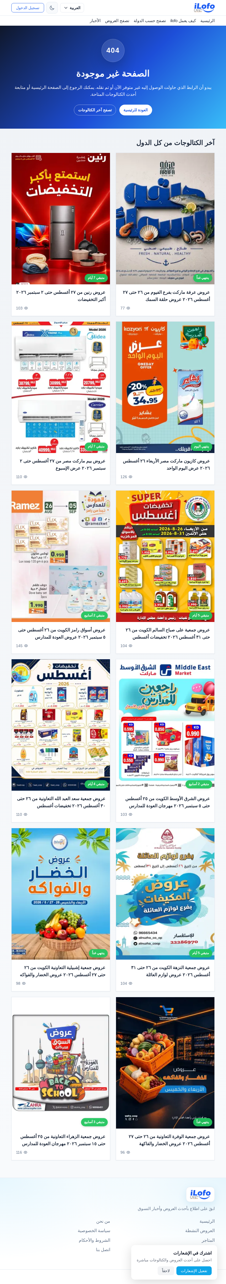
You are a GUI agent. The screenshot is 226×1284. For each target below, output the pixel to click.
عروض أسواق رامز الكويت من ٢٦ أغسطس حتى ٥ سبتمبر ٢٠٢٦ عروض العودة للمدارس (62, 633)
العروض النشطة (200, 1230)
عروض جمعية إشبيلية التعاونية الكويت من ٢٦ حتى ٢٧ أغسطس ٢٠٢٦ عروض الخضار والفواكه (63, 971)
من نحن (103, 1221)
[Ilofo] (200, 1194)
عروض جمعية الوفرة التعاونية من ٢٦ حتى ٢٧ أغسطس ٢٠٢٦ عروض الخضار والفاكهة (169, 1140)
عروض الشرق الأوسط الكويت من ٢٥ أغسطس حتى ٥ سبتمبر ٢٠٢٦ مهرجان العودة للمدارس (167, 802)
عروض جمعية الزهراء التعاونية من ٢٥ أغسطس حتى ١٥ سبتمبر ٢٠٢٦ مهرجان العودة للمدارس (63, 1140)
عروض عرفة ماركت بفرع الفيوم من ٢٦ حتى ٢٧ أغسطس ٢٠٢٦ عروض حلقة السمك (166, 296)
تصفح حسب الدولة (150, 20)
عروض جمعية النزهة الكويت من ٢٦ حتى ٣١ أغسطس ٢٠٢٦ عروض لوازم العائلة (170, 971)
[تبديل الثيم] (52, 8)
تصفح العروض (117, 20)
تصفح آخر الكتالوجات (95, 110)
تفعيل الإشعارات (194, 1271)
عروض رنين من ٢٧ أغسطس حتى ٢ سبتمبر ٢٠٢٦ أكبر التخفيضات (61, 296)
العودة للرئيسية (135, 110)
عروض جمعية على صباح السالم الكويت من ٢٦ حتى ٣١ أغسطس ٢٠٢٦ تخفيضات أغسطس (168, 633)
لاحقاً (166, 1271)
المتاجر (208, 1240)
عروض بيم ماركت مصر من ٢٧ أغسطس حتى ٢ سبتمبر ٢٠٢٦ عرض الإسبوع (63, 464)
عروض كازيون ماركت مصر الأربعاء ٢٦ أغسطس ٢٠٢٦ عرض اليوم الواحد (166, 464)
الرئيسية (207, 20)
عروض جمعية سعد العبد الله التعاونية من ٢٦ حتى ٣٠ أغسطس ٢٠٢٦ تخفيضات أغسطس (61, 802)
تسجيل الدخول (27, 8)
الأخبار (95, 20)
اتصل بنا (103, 1249)
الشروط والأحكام (94, 1240)
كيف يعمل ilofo (183, 20)
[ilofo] (204, 7)
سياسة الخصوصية (94, 1230)
